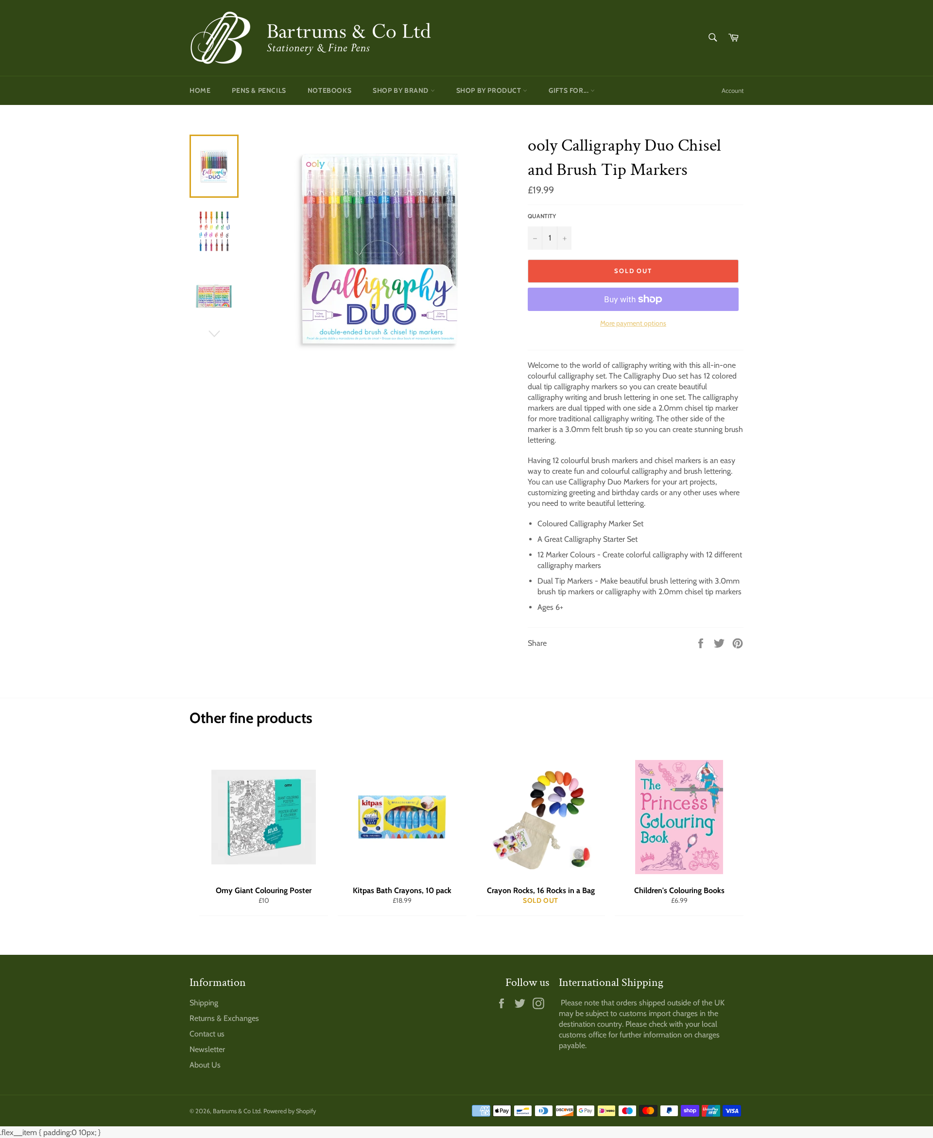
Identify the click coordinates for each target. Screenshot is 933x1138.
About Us (205, 1064)
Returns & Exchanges (224, 1018)
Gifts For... (569, 90)
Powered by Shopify (289, 1111)
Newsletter (207, 1049)
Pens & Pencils (259, 90)
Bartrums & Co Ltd (236, 1111)
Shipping (204, 1002)
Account (732, 90)
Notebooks (329, 90)
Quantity (542, 216)
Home (200, 90)
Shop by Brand (401, 90)
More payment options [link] (633, 323)
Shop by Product (489, 90)
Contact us (207, 1033)
